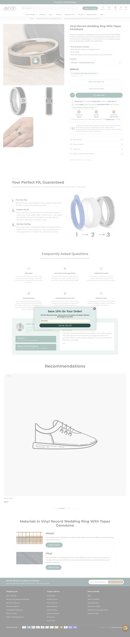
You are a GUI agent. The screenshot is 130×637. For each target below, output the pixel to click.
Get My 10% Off (65, 325)
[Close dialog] (94, 309)
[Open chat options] (125, 628)
